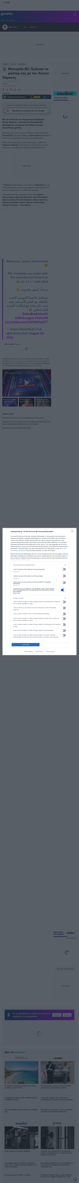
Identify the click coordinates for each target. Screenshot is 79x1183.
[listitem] (39, 565)
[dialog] (39, 591)
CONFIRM (25, 644)
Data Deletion (28, 651)
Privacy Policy (50, 651)
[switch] (63, 569)
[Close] (73, 532)
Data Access (39, 651)
